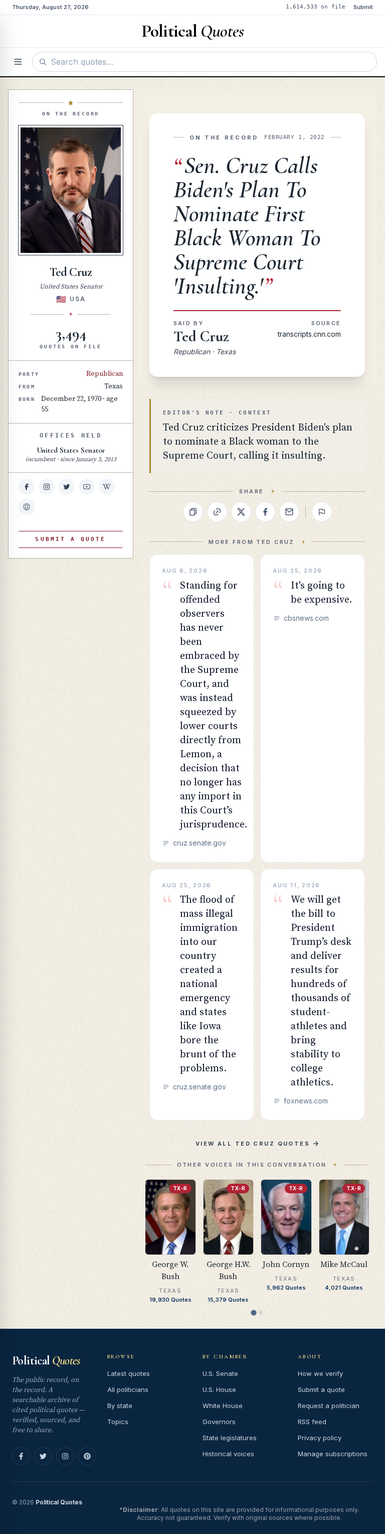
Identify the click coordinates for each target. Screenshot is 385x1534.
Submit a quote (321, 1389)
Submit (363, 7)
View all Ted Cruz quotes (253, 1143)
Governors (219, 1422)
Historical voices (228, 1454)
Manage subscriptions (332, 1454)
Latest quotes (128, 1373)
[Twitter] (43, 1456)
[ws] (27, 507)
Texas (113, 386)
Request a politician (328, 1406)
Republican (104, 373)
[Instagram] (65, 1456)
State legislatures (230, 1438)
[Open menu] (18, 62)
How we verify (320, 1373)
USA (77, 299)
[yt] (87, 487)
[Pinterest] (87, 1456)
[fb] (27, 487)
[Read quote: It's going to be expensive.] (312, 708)
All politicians (127, 1389)
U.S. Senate (220, 1373)
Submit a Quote (70, 539)
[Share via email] (289, 512)
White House (223, 1406)
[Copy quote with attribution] (193, 512)
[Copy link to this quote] (217, 512)
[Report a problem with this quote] (322, 512)
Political (46, 1360)
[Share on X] (241, 512)
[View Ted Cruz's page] (71, 190)
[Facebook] (21, 1456)
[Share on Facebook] (265, 512)
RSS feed (312, 1422)
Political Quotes (59, 1502)
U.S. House (219, 1389)
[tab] (253, 1312)
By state (119, 1406)
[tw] (67, 487)
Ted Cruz (201, 336)
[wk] (107, 487)
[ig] (47, 487)
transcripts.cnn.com (309, 334)
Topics (117, 1422)
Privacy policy (319, 1438)
